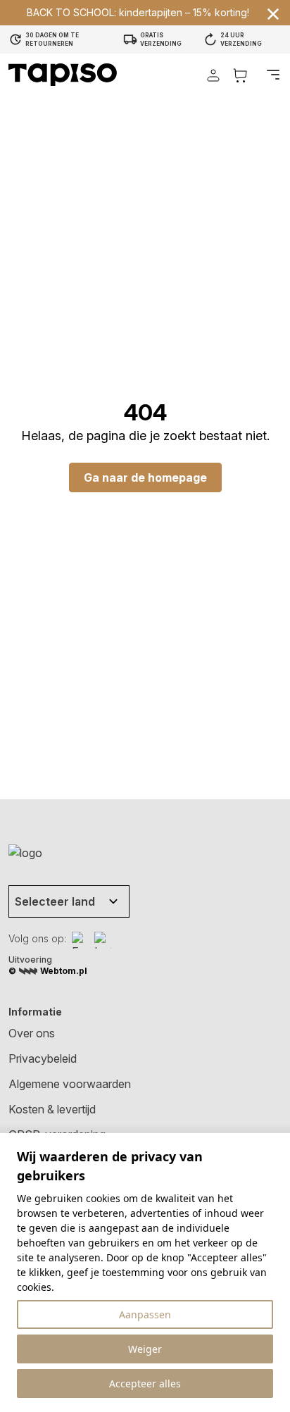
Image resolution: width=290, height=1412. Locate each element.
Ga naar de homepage (145, 477)
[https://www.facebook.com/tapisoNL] (80, 940)
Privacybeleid (42, 1058)
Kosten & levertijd (52, 1109)
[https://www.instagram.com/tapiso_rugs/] (102, 940)
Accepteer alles (145, 1383)
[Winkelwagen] (240, 75)
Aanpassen (145, 1314)
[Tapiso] (62, 74)
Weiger (145, 1349)
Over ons (31, 1033)
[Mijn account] (213, 75)
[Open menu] (273, 75)
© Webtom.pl (47, 971)
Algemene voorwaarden (69, 1084)
